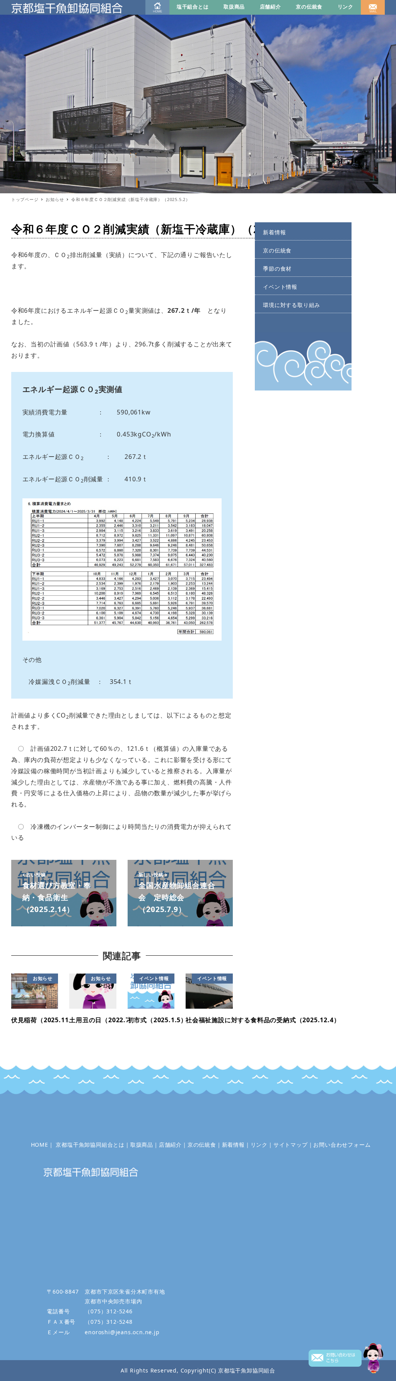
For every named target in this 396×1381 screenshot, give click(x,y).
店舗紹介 (270, 6)
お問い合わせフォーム (341, 1144)
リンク (345, 6)
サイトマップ (290, 1144)
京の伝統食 (309, 6)
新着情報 (274, 232)
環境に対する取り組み (291, 305)
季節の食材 (277, 268)
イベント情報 (280, 286)
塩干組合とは (193, 6)
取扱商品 (234, 6)
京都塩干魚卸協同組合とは (90, 1144)
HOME (39, 1144)
